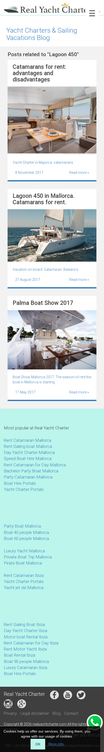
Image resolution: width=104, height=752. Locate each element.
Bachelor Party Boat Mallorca (31, 470)
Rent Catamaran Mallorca (27, 440)
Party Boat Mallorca (22, 526)
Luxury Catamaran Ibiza (25, 667)
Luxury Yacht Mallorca (24, 550)
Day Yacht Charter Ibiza (25, 630)
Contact (71, 713)
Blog (57, 713)
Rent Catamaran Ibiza (24, 575)
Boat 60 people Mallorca (26, 538)
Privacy (10, 713)
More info (56, 744)
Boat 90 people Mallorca (26, 661)
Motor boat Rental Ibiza (25, 636)
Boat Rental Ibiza (19, 655)
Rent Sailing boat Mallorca (28, 446)
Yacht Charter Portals (24, 489)
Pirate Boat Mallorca (23, 563)
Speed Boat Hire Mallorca (27, 458)
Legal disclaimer (34, 713)
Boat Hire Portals (20, 483)
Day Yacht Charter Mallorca (29, 452)
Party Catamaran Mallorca (28, 476)
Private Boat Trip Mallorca (28, 556)
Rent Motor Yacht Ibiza (25, 649)
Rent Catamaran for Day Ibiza (31, 642)
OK (37, 744)
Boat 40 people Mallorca (26, 532)
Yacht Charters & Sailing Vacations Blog (41, 33)
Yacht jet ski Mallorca (23, 587)
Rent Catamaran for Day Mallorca (35, 464)
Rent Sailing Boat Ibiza (24, 624)
